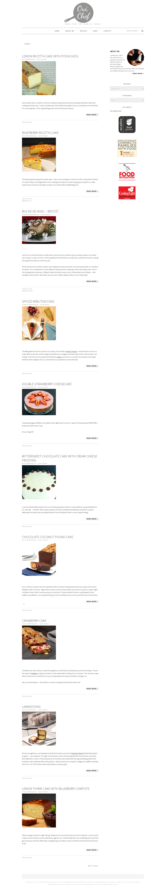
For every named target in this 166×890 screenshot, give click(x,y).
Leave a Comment (42, 59)
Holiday (31, 291)
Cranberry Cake (34, 620)
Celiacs (59, 357)
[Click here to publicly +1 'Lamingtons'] (28, 770)
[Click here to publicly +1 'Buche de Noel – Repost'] (28, 281)
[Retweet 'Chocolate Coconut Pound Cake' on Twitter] (33, 601)
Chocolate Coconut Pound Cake (47, 537)
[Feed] (127, 40)
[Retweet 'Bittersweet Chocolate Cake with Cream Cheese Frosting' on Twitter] (33, 519)
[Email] (131, 40)
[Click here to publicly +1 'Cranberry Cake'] (28, 688)
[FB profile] (116, 40)
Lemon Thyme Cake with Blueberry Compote (56, 788)
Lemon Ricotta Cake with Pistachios (50, 56)
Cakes (30, 122)
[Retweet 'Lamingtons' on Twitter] (33, 770)
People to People (77, 753)
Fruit (30, 201)
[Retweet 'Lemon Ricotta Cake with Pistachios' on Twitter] (33, 114)
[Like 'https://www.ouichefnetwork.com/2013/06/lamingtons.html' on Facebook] (24, 770)
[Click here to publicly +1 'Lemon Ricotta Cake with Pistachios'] (28, 114)
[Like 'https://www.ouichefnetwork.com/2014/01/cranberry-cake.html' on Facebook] (24, 688)
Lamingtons (31, 706)
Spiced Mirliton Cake (38, 301)
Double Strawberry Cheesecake (47, 384)
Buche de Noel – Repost (40, 211)
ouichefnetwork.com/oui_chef (106, 884)
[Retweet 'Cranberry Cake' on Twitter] (33, 688)
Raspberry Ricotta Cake (40, 133)
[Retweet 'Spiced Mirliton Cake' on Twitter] (33, 366)
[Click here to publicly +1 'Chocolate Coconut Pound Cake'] (28, 601)
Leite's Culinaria (72, 351)
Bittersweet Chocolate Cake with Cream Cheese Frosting (59, 458)
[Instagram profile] (123, 40)
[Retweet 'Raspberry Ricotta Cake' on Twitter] (33, 191)
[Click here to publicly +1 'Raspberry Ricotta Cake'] (28, 191)
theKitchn (34, 673)
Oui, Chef (83, 10)
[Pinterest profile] (120, 40)
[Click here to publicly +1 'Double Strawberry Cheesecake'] (28, 438)
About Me (115, 51)
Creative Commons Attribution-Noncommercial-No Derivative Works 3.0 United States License (106, 882)
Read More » (92, 115)
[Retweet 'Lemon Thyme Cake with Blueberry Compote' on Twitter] (33, 850)
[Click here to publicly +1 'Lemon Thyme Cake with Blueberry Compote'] (28, 850)
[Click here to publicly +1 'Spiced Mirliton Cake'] (28, 366)
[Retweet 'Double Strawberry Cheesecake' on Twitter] (33, 438)
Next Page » (93, 866)
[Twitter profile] (112, 40)
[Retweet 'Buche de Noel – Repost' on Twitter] (33, 281)
